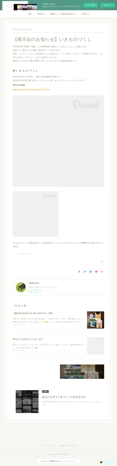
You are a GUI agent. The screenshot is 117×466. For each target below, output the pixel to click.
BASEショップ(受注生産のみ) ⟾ (63, 14)
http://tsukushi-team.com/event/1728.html (32, 89)
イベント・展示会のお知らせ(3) (23, 254)
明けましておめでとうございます (28, 339)
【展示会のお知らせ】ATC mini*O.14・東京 (33, 313)
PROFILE (40, 14)
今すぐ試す (90, 5)
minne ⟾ (85, 14)
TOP (29, 14)
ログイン (107, 5)
